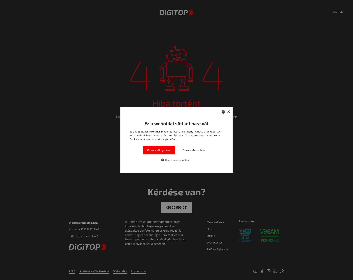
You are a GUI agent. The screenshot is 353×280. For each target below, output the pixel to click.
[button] (176, 160)
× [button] (228, 111)
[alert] (176, 140)
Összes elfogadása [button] (159, 150)
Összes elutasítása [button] (194, 150)
